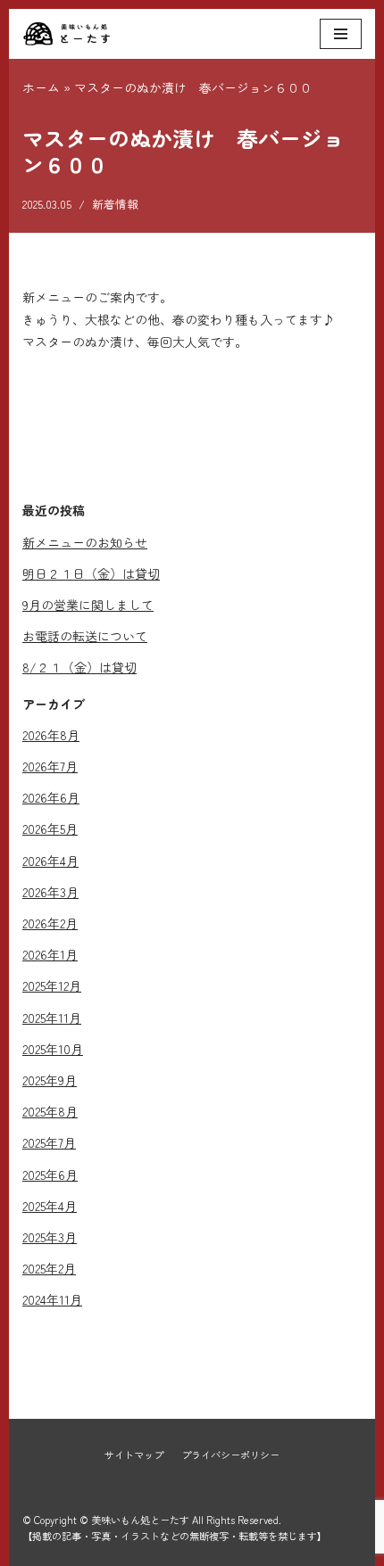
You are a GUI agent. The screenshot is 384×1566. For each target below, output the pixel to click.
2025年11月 (51, 1017)
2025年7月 (49, 1142)
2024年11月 (52, 1299)
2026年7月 (50, 766)
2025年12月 (51, 985)
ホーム (41, 87)
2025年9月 (49, 1080)
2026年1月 (50, 954)
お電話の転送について (84, 636)
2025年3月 (49, 1237)
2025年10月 (52, 1049)
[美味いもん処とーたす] (67, 33)
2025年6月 (50, 1174)
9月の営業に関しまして (88, 605)
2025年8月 (50, 1111)
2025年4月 (49, 1206)
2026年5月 (50, 828)
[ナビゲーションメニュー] (341, 34)
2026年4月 (50, 861)
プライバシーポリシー (230, 1454)
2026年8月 (50, 735)
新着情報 (115, 203)
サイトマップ (133, 1454)
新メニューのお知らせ (84, 542)
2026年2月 (50, 923)
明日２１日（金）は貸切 (91, 573)
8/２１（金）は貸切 (79, 667)
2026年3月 (50, 892)
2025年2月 (49, 1268)
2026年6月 (50, 797)
